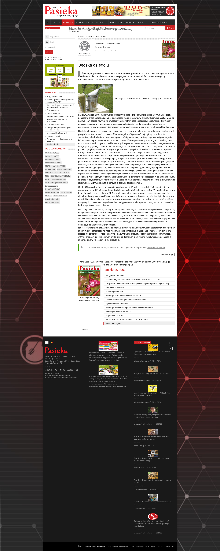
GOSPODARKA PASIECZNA (60, 176)
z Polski (137, 358)
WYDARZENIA (50, 169)
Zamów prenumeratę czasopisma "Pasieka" (89, 299)
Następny (173, 348)
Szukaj (171, 28)
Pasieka (67, 22)
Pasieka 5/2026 (139, 420)
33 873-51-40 (52, 370)
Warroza (48, 196)
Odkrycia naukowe (60, 196)
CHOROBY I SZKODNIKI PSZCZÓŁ (57, 173)
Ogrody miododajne (52, 199)
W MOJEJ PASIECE (52, 153)
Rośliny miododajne (64, 169)
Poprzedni (170, 348)
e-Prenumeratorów (156, 247)
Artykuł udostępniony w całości (56, 183)
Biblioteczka (82, 22)
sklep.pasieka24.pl (160, 22)
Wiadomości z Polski (52, 159)
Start (55, 22)
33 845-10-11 (62, 370)
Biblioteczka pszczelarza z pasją (143, 546)
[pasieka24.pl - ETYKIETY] (133, 11)
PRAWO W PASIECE (52, 202)
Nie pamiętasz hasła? (54, 59)
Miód (47, 176)
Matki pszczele (66, 192)
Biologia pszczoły (51, 186)
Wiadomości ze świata (53, 163)
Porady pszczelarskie (121, 22)
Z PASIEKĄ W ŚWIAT (52, 189)
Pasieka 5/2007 (100, 36)
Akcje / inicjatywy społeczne (55, 179)
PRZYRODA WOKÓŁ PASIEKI (55, 166)
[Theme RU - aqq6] (61, 11)
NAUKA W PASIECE (52, 156)
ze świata (137, 377)
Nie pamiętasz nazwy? (55, 57)
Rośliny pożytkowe (52, 192)
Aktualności (98, 22)
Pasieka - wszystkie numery (95, 546)
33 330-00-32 (73, 370)
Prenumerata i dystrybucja (118, 546)
